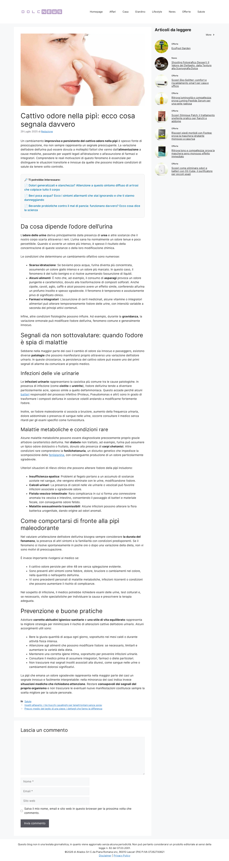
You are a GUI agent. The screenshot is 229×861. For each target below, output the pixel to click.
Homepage (96, 11)
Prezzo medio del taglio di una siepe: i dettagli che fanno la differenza (63, 708)
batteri (25, 394)
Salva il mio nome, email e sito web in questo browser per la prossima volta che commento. (77, 811)
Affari (112, 11)
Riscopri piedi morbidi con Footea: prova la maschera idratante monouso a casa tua (191, 135)
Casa (125, 11)
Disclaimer (105, 855)
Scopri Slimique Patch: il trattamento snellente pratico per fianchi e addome (193, 118)
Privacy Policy (122, 855)
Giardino (140, 11)
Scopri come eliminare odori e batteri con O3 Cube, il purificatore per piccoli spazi (192, 171)
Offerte (186, 11)
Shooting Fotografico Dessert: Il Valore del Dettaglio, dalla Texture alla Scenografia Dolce (191, 65)
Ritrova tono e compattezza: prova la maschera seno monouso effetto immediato (193, 153)
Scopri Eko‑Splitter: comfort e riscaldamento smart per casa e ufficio (190, 83)
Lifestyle (157, 11)
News (172, 11)
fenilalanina (56, 455)
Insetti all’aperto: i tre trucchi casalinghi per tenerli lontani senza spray (63, 705)
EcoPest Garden (181, 48)
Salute (201, 11)
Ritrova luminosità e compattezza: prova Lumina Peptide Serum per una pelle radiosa (191, 100)
